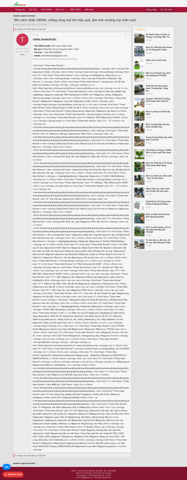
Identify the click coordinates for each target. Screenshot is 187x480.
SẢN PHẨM (46, 9)
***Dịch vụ (139, 29)
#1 (129, 35)
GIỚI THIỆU (75, 9)
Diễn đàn (89, 9)
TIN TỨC (33, 9)
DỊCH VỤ (60, 9)
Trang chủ (20, 9)
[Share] (125, 34)
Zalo (6, 466)
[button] (66, 9)
